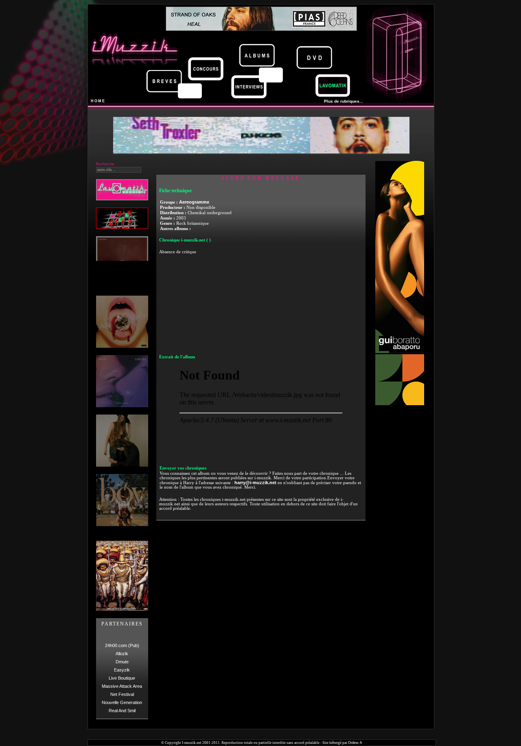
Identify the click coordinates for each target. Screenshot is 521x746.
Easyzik (122, 669)
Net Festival (122, 694)
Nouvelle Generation (122, 702)
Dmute (122, 661)
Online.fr (355, 743)
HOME (98, 101)
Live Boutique (122, 678)
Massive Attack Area (122, 686)
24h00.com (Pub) (122, 645)
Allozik (122, 653)
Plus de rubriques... (343, 101)
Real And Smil (122, 710)
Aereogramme (194, 202)
